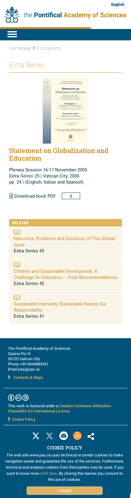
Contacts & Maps (28, 377)
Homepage (20, 48)
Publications (48, 48)
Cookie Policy (22, 419)
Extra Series (26, 64)
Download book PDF (34, 196)
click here (48, 473)
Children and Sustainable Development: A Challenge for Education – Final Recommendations (65, 274)
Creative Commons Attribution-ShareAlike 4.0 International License (60, 408)
